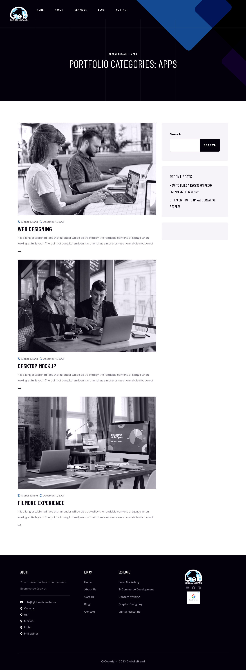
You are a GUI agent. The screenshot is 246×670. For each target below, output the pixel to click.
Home (40, 9)
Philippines (31, 633)
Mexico (28, 621)
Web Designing (35, 229)
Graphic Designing (130, 604)
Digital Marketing (129, 611)
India (27, 627)
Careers (89, 597)
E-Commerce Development (136, 589)
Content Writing (129, 597)
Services (81, 9)
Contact (122, 9)
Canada (29, 608)
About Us (90, 589)
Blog (101, 9)
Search (175, 134)
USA (26, 615)
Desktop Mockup (37, 366)
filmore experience (41, 502)
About (59, 9)
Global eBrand (29, 221)
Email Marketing (128, 582)
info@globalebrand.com (40, 602)
